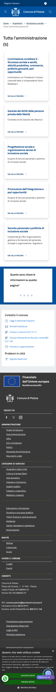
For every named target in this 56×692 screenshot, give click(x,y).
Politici (9, 447)
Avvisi (9, 551)
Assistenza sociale (35, 23)
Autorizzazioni (12, 529)
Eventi (9, 568)
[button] (27, 687)
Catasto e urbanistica (16, 490)
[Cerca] (50, 12)
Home (6, 23)
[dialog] (28, 670)
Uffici (8, 438)
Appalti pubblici (13, 486)
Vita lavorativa (13, 477)
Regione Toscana (11, 3)
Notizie (9, 543)
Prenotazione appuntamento (19, 621)
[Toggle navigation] (5, 11)
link (3, 670)
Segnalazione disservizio (17, 625)
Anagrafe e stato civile (16, 469)
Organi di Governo (14, 430)
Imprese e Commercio (16, 482)
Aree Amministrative (16, 434)
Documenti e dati (14, 456)
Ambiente (10, 521)
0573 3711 (23, 605)
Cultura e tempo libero (16, 473)
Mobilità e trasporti (15, 495)
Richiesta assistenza (15, 634)
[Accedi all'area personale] (45, 3)
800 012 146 (36, 609)
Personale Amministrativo (18, 451)
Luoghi (9, 564)
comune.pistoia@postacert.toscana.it (24, 602)
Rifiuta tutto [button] (27, 682)
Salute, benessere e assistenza (20, 525)
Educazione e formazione (17, 508)
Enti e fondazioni (14, 443)
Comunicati (11, 547)
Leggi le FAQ (12, 630)
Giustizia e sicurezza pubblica (19, 512)
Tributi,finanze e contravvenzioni (21, 516)
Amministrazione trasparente (19, 647)
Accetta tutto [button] (28, 675)
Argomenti (17, 23)
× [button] (53, 651)
